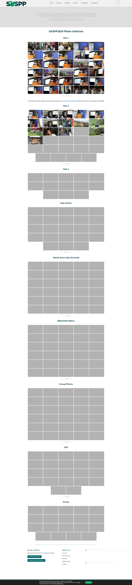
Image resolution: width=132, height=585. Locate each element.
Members (67, 3)
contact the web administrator (69, 101)
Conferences (84, 3)
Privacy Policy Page (58, 583)
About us (59, 3)
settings (78, 582)
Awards (75, 3)
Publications (94, 3)
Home (51, 3)
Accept (88, 582)
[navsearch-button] (118, 2)
